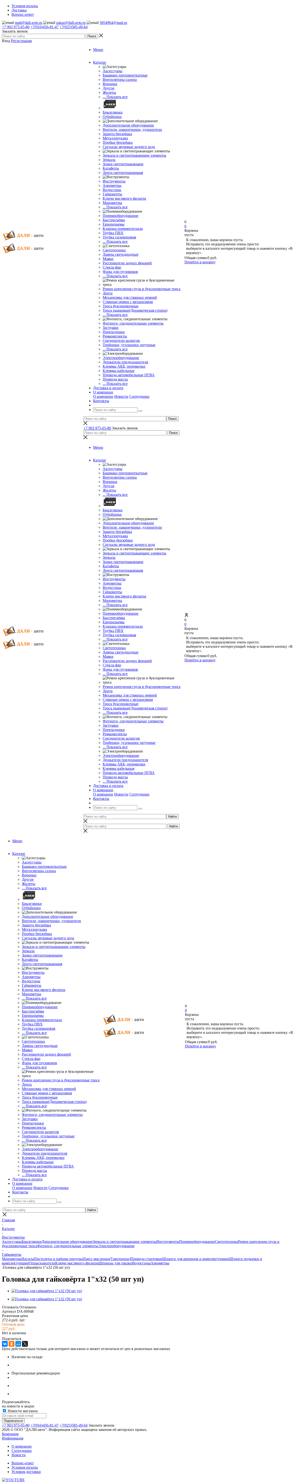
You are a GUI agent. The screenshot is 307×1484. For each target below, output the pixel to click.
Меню (98, 50)
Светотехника (114, 250)
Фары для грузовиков (120, 272)
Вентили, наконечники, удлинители (132, 129)
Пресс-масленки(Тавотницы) (106, 1259)
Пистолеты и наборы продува (58, 1259)
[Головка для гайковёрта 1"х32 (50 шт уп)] (47, 1291)
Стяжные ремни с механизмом (128, 302)
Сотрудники (139, 396)
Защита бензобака (117, 134)
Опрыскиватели (42, 1263)
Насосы (27, 1259)
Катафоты (111, 168)
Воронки (110, 84)
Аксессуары (112, 71)
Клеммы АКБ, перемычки (124, 366)
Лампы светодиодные (120, 254)
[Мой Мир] (18, 1344)
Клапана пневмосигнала (123, 229)
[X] (25, 1344)
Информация (12, 1438)
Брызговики (113, 112)
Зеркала (109, 160)
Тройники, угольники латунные (129, 345)
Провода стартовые (146, 1259)
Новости (121, 396)
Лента (107, 293)
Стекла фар (112, 267)
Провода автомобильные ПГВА (129, 375)
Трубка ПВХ (113, 233)
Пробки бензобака (118, 142)
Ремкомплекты (115, 336)
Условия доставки (26, 1472)
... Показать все (115, 97)
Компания (10, 1434)
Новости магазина (22, 1411)
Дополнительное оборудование (128, 125)
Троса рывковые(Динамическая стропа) (135, 310)
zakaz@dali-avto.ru (71, 23)
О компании (103, 396)
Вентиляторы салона (120, 80)
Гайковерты (112, 194)
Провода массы (115, 379)
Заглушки (110, 328)
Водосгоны (112, 190)
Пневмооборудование (120, 216)
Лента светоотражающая (123, 173)
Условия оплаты (25, 1467)
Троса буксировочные (120, 306)
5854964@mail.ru (113, 23)
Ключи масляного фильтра (124, 198)
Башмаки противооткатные (125, 75)
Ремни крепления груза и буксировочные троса (141, 289)
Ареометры (112, 185)
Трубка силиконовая (119, 237)
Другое (108, 88)
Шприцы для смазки (115, 1263)
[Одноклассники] (11, 1344)
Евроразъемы (113, 224)
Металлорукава (115, 138)
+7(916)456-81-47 (44, 27)
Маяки (108, 259)
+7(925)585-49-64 (73, 27)
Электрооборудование (121, 358)
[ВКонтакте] (5, 1344)
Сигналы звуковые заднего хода (129, 147)
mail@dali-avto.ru (28, 23)
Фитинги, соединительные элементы (133, 323)
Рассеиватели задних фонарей (127, 263)
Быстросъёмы (114, 220)
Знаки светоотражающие (123, 164)
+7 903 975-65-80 (16, 27)
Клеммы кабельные (119, 371)
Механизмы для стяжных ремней (130, 297)
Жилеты (109, 92)
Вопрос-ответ (23, 1463)
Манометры (112, 203)
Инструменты (114, 181)
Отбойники (112, 117)
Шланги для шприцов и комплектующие (195, 1259)
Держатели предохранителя (125, 362)
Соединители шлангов (121, 340)
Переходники (114, 332)
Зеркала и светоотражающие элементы (134, 155)
